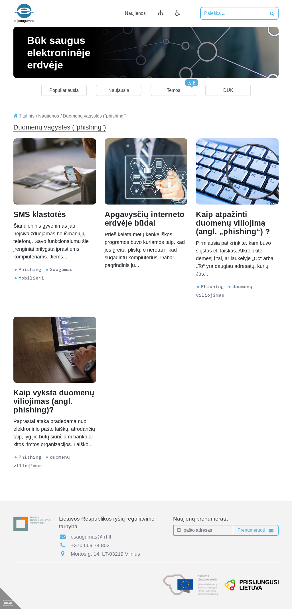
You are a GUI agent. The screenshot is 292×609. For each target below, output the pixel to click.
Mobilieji (31, 278)
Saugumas (61, 269)
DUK (228, 90)
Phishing (30, 269)
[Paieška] (272, 13)
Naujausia (118, 90)
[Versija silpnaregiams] (177, 13)
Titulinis (26, 116)
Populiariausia (64, 90)
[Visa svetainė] (160, 13)
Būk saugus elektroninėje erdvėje (58, 52)
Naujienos (135, 13)
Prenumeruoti (252, 530)
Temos (181, 89)
